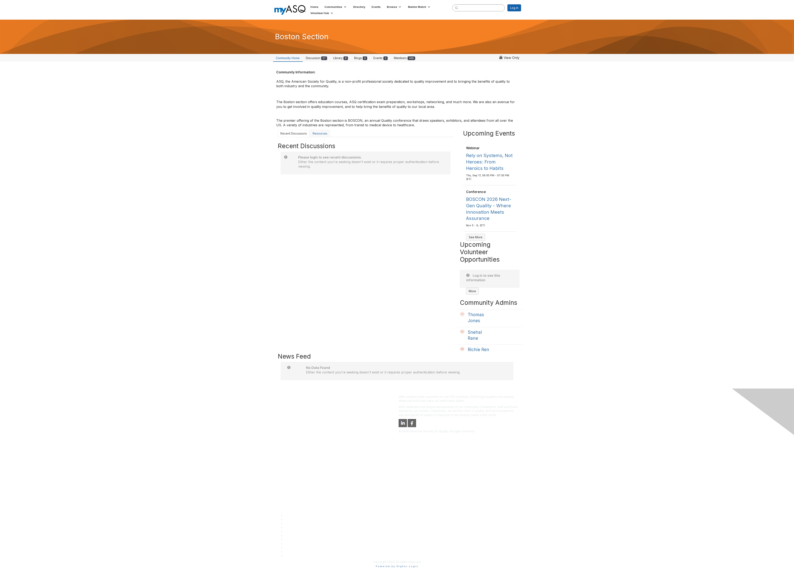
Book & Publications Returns (304, 535)
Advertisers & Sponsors (301, 547)
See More (475, 237)
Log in (514, 8)
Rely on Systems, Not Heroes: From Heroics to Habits (489, 162)
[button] (335, 7)
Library (340, 58)
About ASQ (292, 515)
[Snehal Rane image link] (462, 331)
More (472, 291)
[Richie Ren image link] (462, 349)
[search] (456, 7)
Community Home (288, 58)
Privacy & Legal (295, 519)
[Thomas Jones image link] (462, 314)
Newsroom (292, 556)
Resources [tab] (320, 133)
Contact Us (292, 539)
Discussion (316, 58)
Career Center (294, 523)
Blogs (360, 58)
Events (379, 58)
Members (404, 58)
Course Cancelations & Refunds (306, 543)
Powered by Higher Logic (397, 566)
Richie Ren (478, 349)
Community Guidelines (299, 531)
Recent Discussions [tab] (293, 133)
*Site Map (291, 551)
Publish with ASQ (296, 527)
